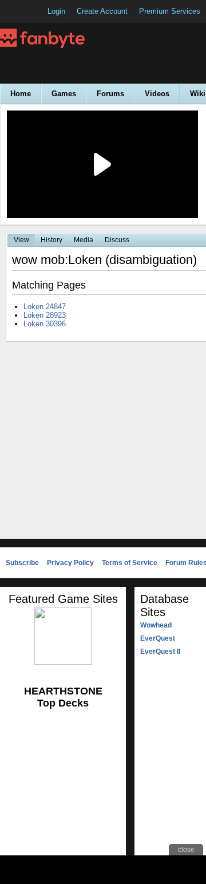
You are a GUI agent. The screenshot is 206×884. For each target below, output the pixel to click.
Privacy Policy (70, 563)
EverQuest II (160, 652)
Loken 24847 (44, 306)
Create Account (102, 11)
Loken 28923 (44, 315)
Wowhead (156, 625)
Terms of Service (129, 563)
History (51, 240)
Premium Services (169, 11)
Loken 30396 (44, 323)
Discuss (117, 240)
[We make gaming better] (37, 11)
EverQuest (157, 638)
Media (83, 240)
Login (56, 11)
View (21, 240)
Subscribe (22, 563)
